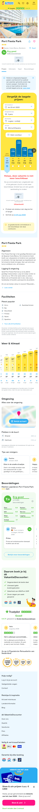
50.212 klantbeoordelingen (26, 619)
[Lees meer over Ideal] (15, 602)
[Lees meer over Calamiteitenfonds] (14, 759)
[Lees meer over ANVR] (6, 602)
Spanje (6, 48)
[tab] (4, 69)
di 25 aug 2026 (20, 215)
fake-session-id (32, 566)
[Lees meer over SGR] (10, 602)
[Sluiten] (34, 786)
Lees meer (26, 88)
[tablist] (19, 69)
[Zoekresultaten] (19, 3)
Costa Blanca (13, 48)
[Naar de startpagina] (8, 3)
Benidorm (22, 48)
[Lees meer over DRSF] (19, 602)
